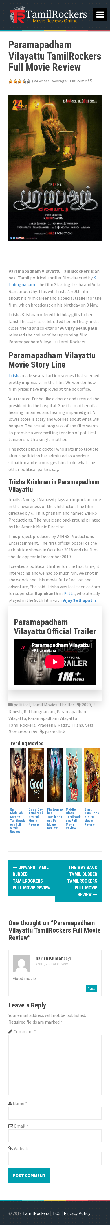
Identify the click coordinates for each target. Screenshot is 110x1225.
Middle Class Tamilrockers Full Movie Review (73, 818)
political (22, 704)
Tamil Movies (44, 704)
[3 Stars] (19, 81)
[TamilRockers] (47, 14)
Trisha (14, 375)
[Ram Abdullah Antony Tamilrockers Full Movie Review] (18, 774)
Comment (25, 1031)
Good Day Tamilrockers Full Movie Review (35, 816)
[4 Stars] (24, 81)
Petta (69, 593)
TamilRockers (36, 1213)
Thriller (66, 704)
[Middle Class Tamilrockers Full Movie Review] (74, 774)
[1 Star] (10, 81)
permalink (54, 732)
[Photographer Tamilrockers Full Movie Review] (55, 774)
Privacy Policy (77, 1213)
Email (21, 1126)
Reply (91, 988)
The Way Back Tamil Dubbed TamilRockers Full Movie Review (82, 881)
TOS (56, 1213)
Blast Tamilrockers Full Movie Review (91, 816)
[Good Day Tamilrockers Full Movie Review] (36, 774)
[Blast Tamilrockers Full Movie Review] (92, 774)
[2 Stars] (15, 81)
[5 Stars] (29, 81)
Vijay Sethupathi (79, 600)
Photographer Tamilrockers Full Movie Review (55, 818)
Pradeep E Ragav (53, 725)
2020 (86, 704)
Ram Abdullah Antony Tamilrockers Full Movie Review (17, 820)
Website (22, 1148)
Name (20, 1103)
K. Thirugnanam (39, 711)
